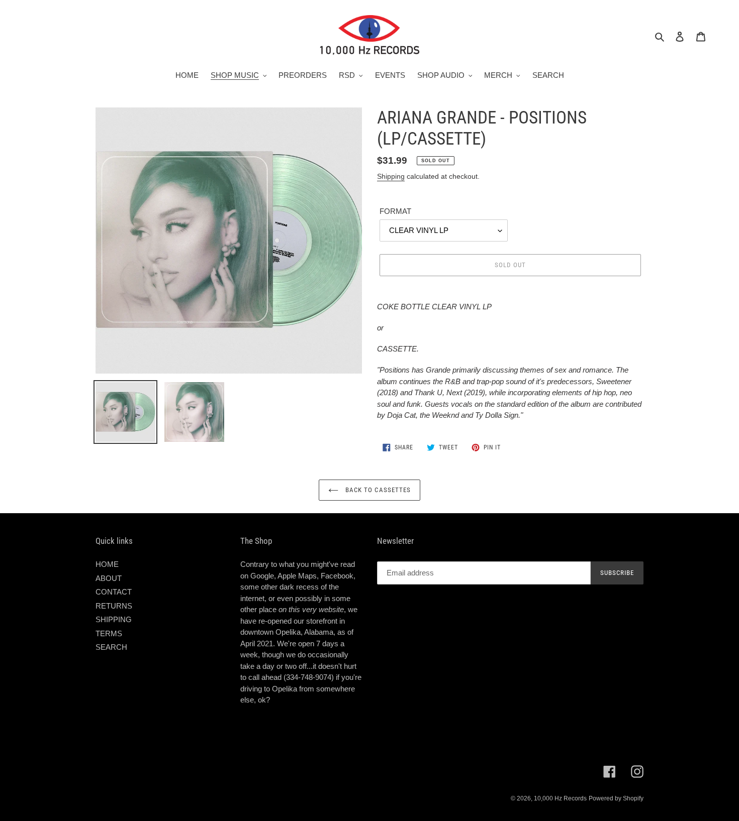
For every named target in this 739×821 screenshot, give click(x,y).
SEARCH (111, 647)
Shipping (391, 176)
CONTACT (114, 592)
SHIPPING (114, 619)
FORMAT (395, 211)
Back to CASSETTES (377, 490)
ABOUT (109, 578)
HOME (107, 564)
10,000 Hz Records (560, 798)
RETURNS (114, 606)
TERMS (109, 633)
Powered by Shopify (616, 798)
